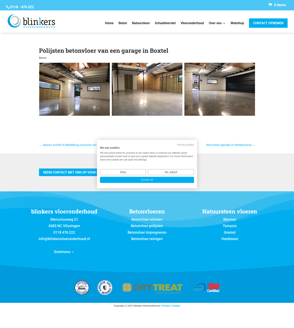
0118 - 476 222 (22, 7)
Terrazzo (230, 226)
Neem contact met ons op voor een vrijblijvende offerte (92, 172)
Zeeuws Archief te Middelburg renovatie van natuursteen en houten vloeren (87, 145)
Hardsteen (229, 239)
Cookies (176, 305)
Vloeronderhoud (192, 23)
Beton (123, 23)
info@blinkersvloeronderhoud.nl (64, 239)
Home (109, 23)
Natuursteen (141, 23)
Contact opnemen (268, 23)
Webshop (237, 23)
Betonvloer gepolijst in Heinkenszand (230, 145)
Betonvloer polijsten (147, 226)
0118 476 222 (64, 232)
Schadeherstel (165, 23)
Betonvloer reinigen (147, 239)
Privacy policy (185, 144)
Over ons (215, 23)
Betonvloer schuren (146, 219)
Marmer (229, 219)
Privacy (166, 305)
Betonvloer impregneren (147, 232)
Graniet (230, 232)
